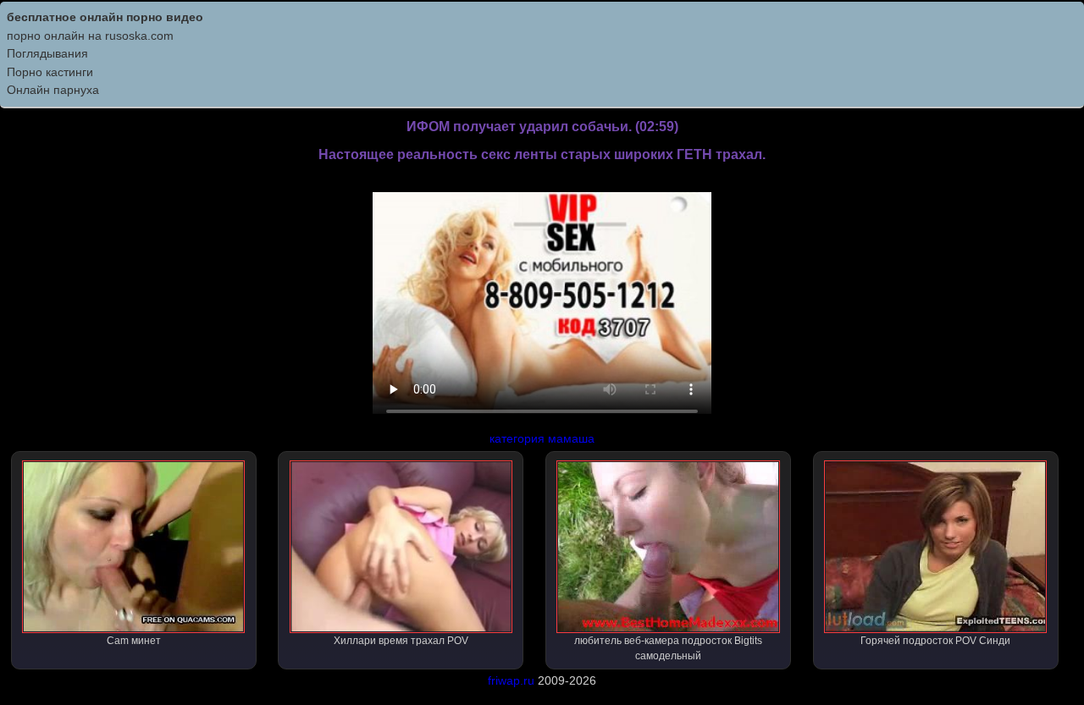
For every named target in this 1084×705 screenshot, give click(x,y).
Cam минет (134, 641)
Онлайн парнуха (53, 89)
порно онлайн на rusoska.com (90, 35)
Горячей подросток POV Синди (935, 641)
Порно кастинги (50, 72)
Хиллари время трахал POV (401, 641)
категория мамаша (542, 438)
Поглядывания (47, 53)
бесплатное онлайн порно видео (105, 17)
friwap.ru (511, 680)
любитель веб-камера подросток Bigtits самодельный (668, 648)
